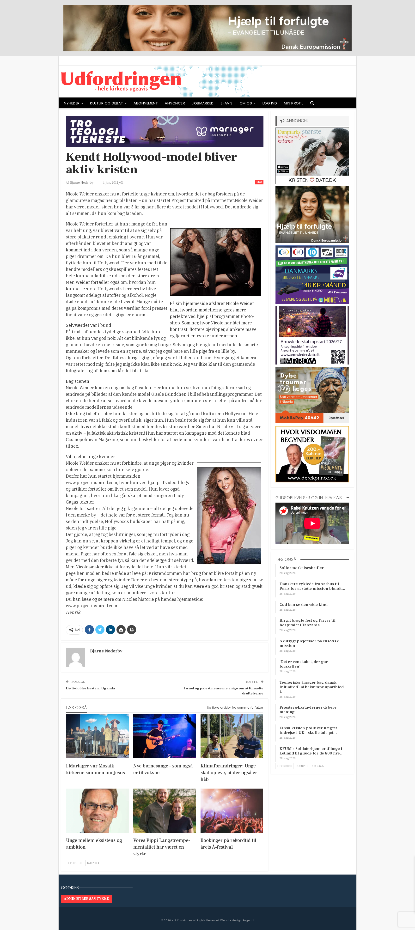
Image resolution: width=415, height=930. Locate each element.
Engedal (248, 920)
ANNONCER (175, 103)
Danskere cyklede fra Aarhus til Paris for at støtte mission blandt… (312, 586)
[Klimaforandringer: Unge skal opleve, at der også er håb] (232, 736)
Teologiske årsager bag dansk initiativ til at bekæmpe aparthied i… (312, 687)
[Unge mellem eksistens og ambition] (97, 811)
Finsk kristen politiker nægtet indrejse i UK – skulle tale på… (308, 730)
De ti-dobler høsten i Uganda (90, 688)
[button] (312, 104)
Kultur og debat (106, 103)
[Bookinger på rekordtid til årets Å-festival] (232, 811)
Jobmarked (203, 103)
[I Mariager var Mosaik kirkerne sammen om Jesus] (97, 736)
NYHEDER (72, 103)
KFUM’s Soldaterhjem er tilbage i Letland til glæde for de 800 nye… (312, 751)
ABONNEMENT (146, 103)
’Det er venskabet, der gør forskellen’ (304, 664)
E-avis (227, 103)
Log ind (269, 103)
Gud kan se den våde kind (304, 604)
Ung (259, 182)
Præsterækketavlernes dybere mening (308, 710)
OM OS (246, 103)
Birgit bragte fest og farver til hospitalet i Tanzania (308, 623)
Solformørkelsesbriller (302, 568)
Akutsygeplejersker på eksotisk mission (309, 643)
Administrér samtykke (86, 899)
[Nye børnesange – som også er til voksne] (164, 736)
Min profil (293, 103)
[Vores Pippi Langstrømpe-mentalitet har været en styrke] (164, 811)
